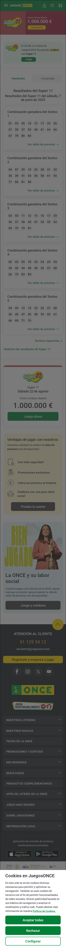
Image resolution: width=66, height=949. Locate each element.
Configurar (33, 941)
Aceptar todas (33, 920)
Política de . (44, 911)
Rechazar (33, 931)
